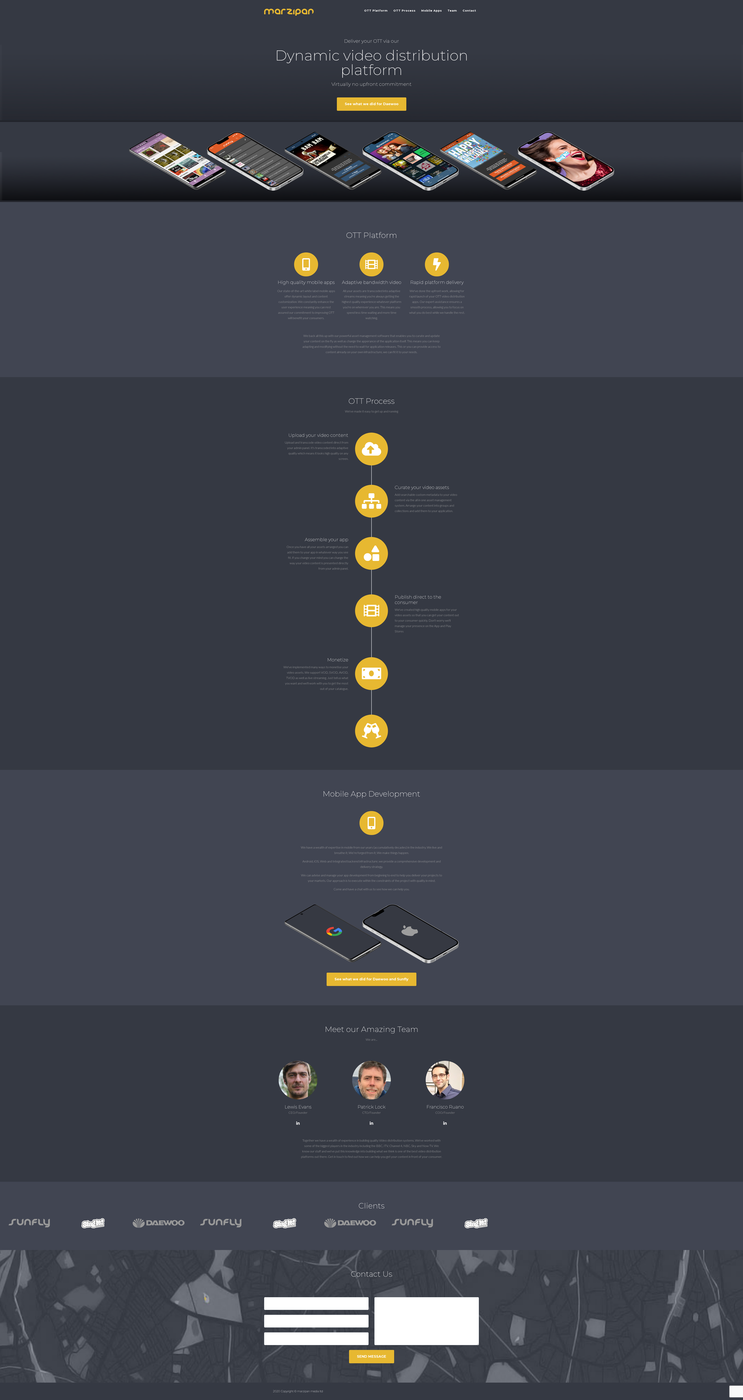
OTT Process (404, 10)
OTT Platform (376, 10)
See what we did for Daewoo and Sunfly (371, 979)
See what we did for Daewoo (371, 104)
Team (452, 10)
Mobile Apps (431, 10)
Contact (469, 10)
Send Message (371, 1356)
